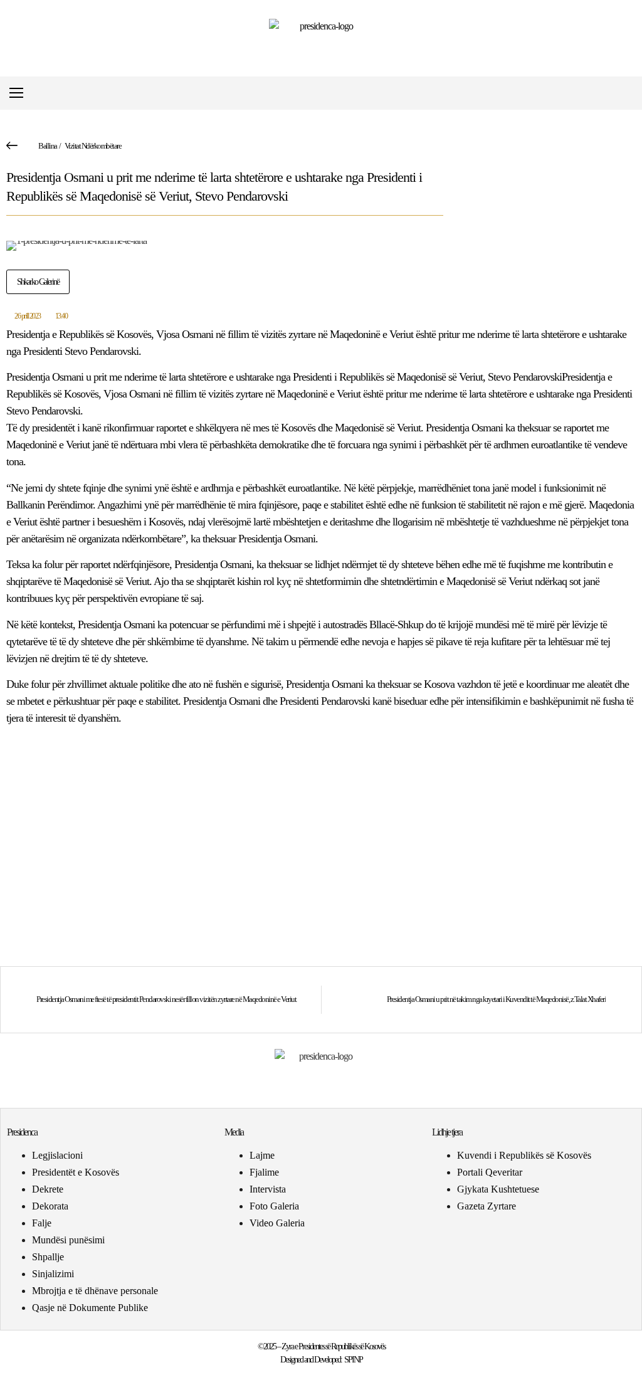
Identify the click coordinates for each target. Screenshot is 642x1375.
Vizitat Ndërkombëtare (93, 145)
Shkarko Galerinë (38, 282)
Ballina (47, 145)
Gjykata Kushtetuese (498, 1189)
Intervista (268, 1189)
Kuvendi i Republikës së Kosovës (524, 1155)
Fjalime (264, 1172)
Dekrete (47, 1189)
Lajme (262, 1155)
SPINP (353, 1359)
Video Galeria (277, 1223)
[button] (625, 93)
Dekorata (50, 1206)
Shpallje (48, 1256)
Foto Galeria (274, 1206)
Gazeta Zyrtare (486, 1206)
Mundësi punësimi (68, 1240)
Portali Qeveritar (489, 1172)
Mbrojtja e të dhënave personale (95, 1290)
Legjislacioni (57, 1155)
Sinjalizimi (53, 1273)
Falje (41, 1223)
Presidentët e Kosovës (75, 1172)
